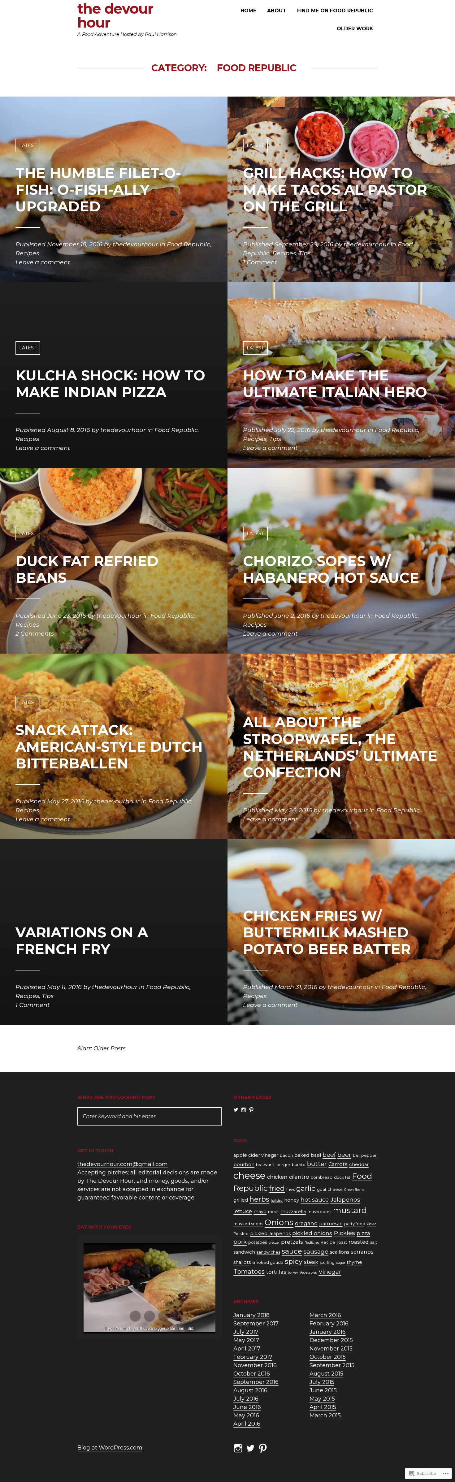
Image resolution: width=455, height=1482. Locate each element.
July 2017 (245, 1332)
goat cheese (330, 1189)
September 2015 (332, 1365)
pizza (363, 1233)
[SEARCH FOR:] (149, 1116)
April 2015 (323, 1407)
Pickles (344, 1233)
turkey (293, 1273)
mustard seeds (248, 1223)
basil (316, 1155)
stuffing (327, 1262)
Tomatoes (249, 1271)
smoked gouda (267, 1262)
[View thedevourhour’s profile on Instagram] (243, 1109)
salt (373, 1242)
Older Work (355, 29)
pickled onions (312, 1233)
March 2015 (325, 1415)
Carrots (338, 1164)
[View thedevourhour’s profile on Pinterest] (251, 1109)
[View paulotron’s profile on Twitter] (235, 1109)
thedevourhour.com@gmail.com (122, 1164)
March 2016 (325, 1315)
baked (301, 1155)
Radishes (312, 1243)
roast (342, 1242)
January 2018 (251, 1315)
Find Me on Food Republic (335, 11)
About (276, 11)
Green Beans (354, 1190)
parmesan (331, 1223)
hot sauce (315, 1199)
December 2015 (331, 1340)
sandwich (244, 1252)
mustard (350, 1210)
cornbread (321, 1177)
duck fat (342, 1177)
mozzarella (293, 1211)
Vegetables (308, 1273)
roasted (359, 1242)
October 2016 (251, 1373)
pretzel (274, 1243)
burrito (299, 1164)
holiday (277, 1201)
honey (291, 1200)
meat (273, 1211)
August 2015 (326, 1373)
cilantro (299, 1177)
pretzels (292, 1241)
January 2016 (328, 1332)
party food (354, 1223)
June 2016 (247, 1407)
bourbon (243, 1164)
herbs (259, 1199)
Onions (279, 1222)
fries (290, 1189)
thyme (354, 1262)
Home (248, 11)
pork (240, 1241)
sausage (316, 1251)
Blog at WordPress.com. (110, 1447)
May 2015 (322, 1398)
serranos (362, 1252)
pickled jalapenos (270, 1233)
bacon (286, 1155)
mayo (260, 1211)
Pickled (241, 1233)
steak (311, 1262)
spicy (293, 1261)
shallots (242, 1262)
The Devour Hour (115, 15)
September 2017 (256, 1323)
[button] (135, 1316)
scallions (339, 1252)
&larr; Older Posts (101, 1048)
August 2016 (250, 1390)
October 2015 (328, 1357)
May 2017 (246, 1340)
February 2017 (252, 1357)
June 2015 (323, 1390)
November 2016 (255, 1365)
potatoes (257, 1242)
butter (317, 1164)
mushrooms (319, 1211)
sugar (340, 1263)
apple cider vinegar (255, 1155)
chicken (277, 1177)
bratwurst (265, 1164)
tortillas (276, 1272)
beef (329, 1154)
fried (277, 1188)
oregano (306, 1223)
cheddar (359, 1164)
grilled (240, 1200)
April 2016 (246, 1423)
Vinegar (329, 1271)
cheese (249, 1175)
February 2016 (329, 1323)
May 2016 (246, 1415)
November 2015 (331, 1348)
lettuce (242, 1211)
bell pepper (365, 1155)
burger (283, 1164)
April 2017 (246, 1348)
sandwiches (268, 1252)
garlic (305, 1188)
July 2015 (322, 1382)
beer (344, 1154)
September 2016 (256, 1382)
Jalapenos (345, 1199)
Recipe (328, 1242)
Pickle (371, 1224)
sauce (292, 1251)
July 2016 (245, 1398)
